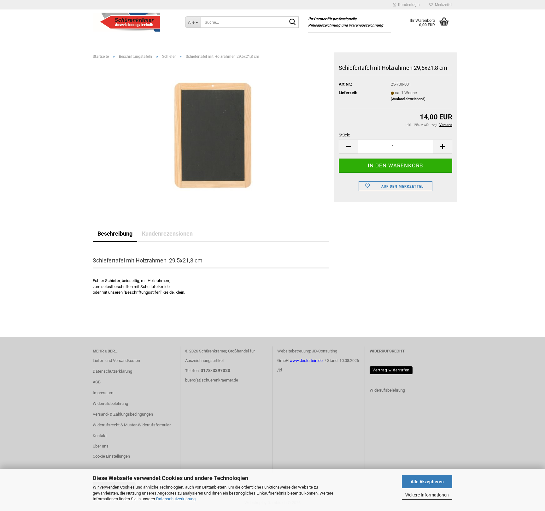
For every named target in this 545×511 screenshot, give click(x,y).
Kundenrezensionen (167, 233)
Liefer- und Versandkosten (116, 360)
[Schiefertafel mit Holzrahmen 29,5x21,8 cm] (211, 135)
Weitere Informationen (427, 494)
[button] (348, 147)
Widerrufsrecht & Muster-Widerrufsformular (132, 425)
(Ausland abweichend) (408, 99)
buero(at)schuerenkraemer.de (211, 380)
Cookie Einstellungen (111, 456)
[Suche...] (293, 22)
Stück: (344, 135)
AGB (97, 382)
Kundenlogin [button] (408, 5)
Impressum (103, 392)
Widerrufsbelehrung (110, 403)
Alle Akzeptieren (427, 481)
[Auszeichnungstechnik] (134, 22)
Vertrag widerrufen (391, 370)
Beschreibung (114, 233)
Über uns (100, 446)
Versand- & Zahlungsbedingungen (123, 414)
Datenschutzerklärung (176, 498)
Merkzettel (442, 5)
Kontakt (100, 435)
